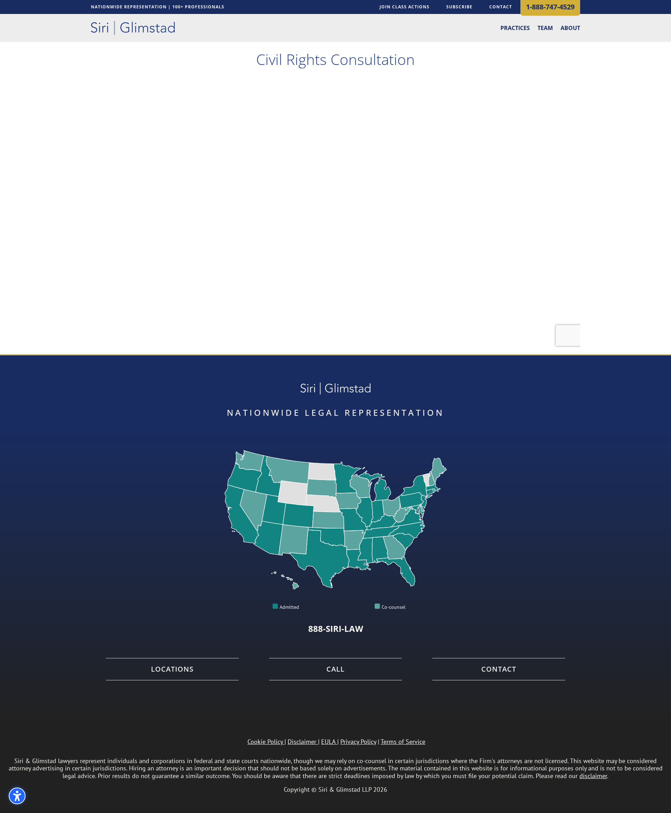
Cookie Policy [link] (265, 742)
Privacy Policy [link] (358, 742)
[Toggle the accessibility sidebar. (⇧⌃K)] (17, 796)
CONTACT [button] (500, 7)
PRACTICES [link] (515, 28)
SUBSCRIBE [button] (459, 7)
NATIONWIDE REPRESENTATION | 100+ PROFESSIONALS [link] (157, 7)
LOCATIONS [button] (172, 669)
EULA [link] (328, 742)
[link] (133, 28)
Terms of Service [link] (403, 742)
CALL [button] (335, 669)
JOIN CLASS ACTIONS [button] (405, 7)
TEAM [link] (545, 28)
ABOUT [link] (570, 28)
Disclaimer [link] (302, 742)
